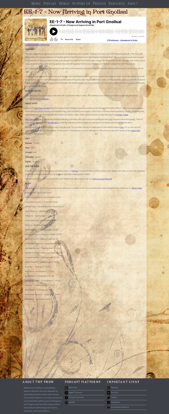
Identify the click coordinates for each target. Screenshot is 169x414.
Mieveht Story (53, 123)
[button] (49, 4)
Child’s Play (135, 131)
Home (36, 4)
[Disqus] (84, 345)
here (122, 127)
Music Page (137, 188)
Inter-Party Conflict (42, 108)
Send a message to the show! (37, 45)
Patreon (45, 99)
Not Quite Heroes (32, 119)
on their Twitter (122, 115)
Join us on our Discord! (102, 179)
